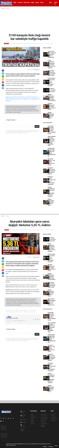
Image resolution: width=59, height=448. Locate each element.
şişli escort (8, 100)
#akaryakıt (24, 310)
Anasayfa (3, 8)
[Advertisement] (29, 22)
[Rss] (14, 418)
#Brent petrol (27, 311)
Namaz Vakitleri (44, 417)
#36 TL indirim (33, 310)
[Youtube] (9, 418)
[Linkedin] (11, 418)
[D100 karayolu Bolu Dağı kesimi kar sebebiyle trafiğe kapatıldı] (21, 56)
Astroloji (53, 420)
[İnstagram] (6, 418)
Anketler (53, 415)
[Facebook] (1, 418)
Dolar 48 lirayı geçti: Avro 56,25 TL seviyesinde (51, 90)
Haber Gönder (4, 436)
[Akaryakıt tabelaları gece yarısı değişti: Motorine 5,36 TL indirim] (21, 243)
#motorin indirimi (9, 310)
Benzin (7, 286)
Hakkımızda (3, 426)
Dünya (41, 2)
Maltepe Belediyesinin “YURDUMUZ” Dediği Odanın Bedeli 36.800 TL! (52, 97)
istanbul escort (9, 97)
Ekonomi (33, 423)
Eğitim (15, 2)
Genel (7, 216)
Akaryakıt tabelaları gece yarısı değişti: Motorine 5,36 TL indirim (52, 106)
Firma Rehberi (44, 423)
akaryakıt (20, 269)
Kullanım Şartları (4, 433)
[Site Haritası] (2, 421)
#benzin (21, 311)
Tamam (51, 446)
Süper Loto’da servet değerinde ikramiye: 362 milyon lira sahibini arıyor (52, 54)
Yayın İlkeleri (3, 427)
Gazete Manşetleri (43, 426)
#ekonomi (33, 311)
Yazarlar (24, 419)
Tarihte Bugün (44, 419)
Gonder (37, 126)
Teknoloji (20, 2)
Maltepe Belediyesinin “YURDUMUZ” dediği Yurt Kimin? (51, 115)
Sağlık (32, 2)
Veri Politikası (4, 429)
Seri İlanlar (43, 422)
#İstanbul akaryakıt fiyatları (12, 311)
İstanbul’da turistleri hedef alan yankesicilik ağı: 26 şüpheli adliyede (51, 170)
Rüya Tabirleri (54, 419)
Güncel (7, 8)
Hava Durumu (44, 414)
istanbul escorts (23, 97)
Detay (45, 446)
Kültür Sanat (27, 2)
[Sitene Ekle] (4, 421)
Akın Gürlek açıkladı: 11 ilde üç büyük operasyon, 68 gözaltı (51, 161)
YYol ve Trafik (44, 415)
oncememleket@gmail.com (19, 320)
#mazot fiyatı (17, 310)
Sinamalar (43, 420)
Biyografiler (53, 417)
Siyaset (37, 2)
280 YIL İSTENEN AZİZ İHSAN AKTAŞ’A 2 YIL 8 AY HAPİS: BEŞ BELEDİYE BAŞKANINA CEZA (51, 141)
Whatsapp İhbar (4, 435)
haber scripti (2, 446)
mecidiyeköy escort (35, 99)
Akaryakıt (8, 289)
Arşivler (24, 422)
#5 (28, 310)
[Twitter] (4, 418)
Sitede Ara (53, 414)
